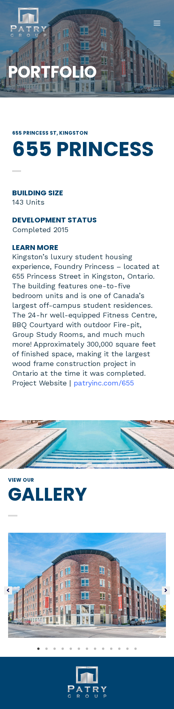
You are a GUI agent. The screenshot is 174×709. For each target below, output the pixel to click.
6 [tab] (79, 649)
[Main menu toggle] (157, 23)
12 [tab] (127, 649)
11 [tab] (119, 649)
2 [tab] (46, 649)
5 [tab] (71, 649)
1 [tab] (38, 649)
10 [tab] (111, 649)
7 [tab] (87, 649)
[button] (8, 590)
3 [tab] (55, 649)
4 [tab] (63, 649)
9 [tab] (103, 649)
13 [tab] (136, 649)
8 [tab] (95, 649)
